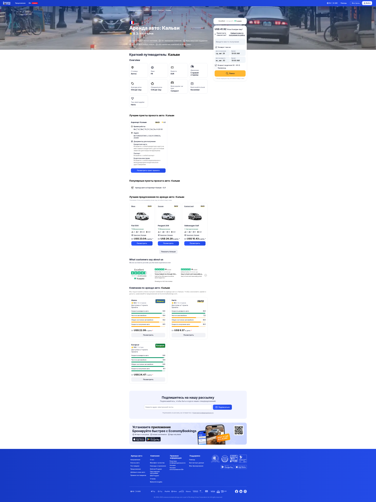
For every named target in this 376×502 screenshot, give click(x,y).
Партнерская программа (155, 472)
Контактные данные (196, 463)
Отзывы (153, 479)
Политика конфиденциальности (178, 462)
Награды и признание (158, 466)
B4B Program (154, 475)
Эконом (161, 206)
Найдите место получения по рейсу (237, 34)
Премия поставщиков (138, 475)
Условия (173, 465)
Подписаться (224, 407)
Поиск (232, 73)
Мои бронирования (196, 466)
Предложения (20, 3)
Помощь (344, 3)
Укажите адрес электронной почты (159, 407)
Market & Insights (156, 482)
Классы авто (135, 463)
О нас (152, 459)
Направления (135, 459)
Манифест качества (157, 463)
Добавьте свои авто (137, 472)
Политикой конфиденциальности (203, 413)
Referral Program (156, 469)
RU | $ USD (333, 3)
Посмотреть (142, 243)
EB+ (33, 3)
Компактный (188, 206)
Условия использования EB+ (177, 468)
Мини (133, 206)
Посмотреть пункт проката (148, 170)
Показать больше (168, 252)
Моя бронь (356, 3)
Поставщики (134, 466)
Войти (368, 3)
